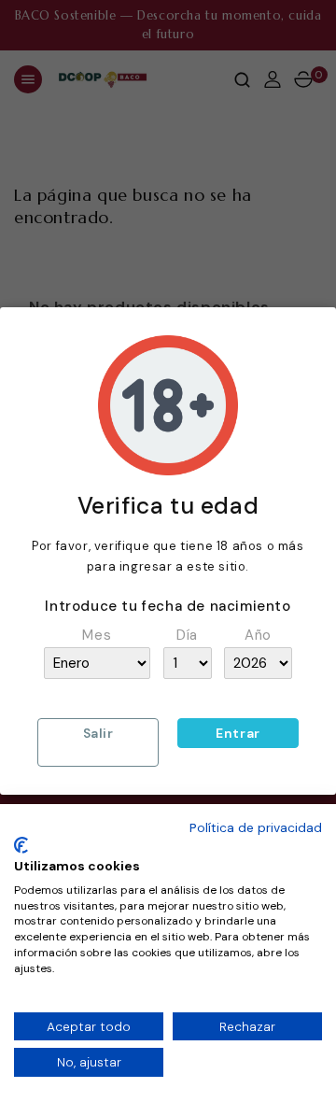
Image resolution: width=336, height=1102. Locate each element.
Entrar (238, 733)
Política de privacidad (255, 827)
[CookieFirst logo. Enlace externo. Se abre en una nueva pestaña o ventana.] (21, 845)
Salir (98, 733)
